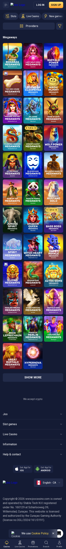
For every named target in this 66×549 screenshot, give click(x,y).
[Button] (6, 5)
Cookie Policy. (40, 533)
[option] (11, 16)
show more (33, 377)
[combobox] (48, 482)
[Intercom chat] (59, 533)
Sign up (56, 5)
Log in (40, 5)
